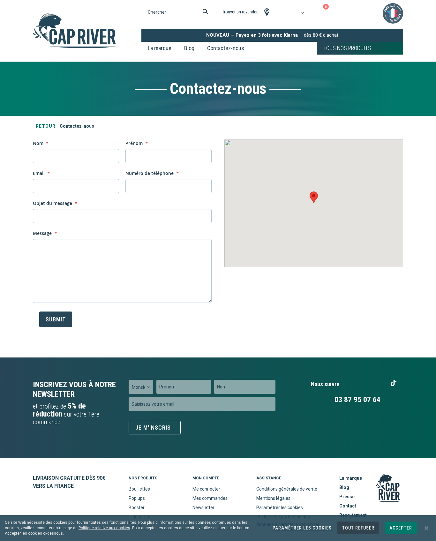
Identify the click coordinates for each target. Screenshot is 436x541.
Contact (347, 505)
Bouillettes (139, 489)
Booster (137, 507)
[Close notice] (426, 528)
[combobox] (180, 12)
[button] (314, 197)
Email (39, 173)
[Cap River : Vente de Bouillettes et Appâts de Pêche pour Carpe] (74, 30)
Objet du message (53, 203)
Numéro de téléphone (150, 173)
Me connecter (206, 489)
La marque (350, 478)
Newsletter (203, 507)
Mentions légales (273, 498)
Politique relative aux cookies (104, 528)
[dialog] (218, 528)
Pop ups (137, 498)
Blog (344, 487)
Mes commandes (210, 498)
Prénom (134, 143)
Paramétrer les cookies (279, 507)
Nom (39, 143)
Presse (347, 496)
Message (43, 233)
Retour (46, 126)
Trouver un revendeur (241, 11)
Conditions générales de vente (286, 489)
